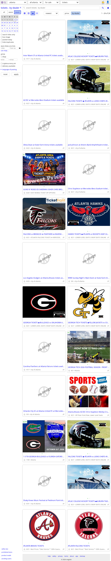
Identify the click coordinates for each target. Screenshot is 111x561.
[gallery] (33, 13)
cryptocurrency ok (9, 63)
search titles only (9, 35)
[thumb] (29, 13)
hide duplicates (8, 42)
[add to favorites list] (24, 59)
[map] (37, 13)
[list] (25, 13)
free (4, 57)
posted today (7, 40)
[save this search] (108, 8)
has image (6, 37)
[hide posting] (63, 59)
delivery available (9, 66)
